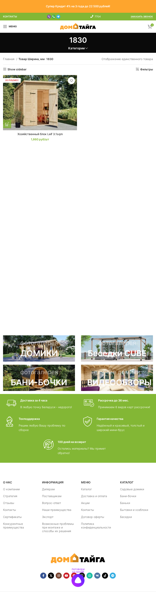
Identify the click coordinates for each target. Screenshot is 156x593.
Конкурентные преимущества (13, 525)
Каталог (86, 489)
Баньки (125, 503)
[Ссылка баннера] (39, 348)
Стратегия (10, 496)
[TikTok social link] (105, 576)
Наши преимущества (56, 509)
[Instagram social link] (59, 576)
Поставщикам (52, 496)
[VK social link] (97, 576)
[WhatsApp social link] (90, 576)
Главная (9, 59)
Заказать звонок (142, 16)
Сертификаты (12, 517)
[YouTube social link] (66, 576)
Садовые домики (132, 489)
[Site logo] (78, 26)
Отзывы (8, 503)
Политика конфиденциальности (96, 525)
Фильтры (146, 69)
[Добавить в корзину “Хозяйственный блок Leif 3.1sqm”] (7, 124)
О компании (11, 489)
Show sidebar (17, 69)
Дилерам (48, 489)
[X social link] (51, 576)
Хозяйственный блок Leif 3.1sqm (40, 134)
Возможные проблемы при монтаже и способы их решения (58, 527)
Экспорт (47, 517)
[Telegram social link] (113, 576)
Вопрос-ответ (51, 503)
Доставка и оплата (94, 496)
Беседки (126, 517)
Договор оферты (92, 517)
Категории (76, 48)
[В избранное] (71, 80)
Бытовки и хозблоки (134, 509)
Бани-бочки (128, 496)
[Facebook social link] (43, 576)
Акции (85, 503)
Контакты (9, 509)
